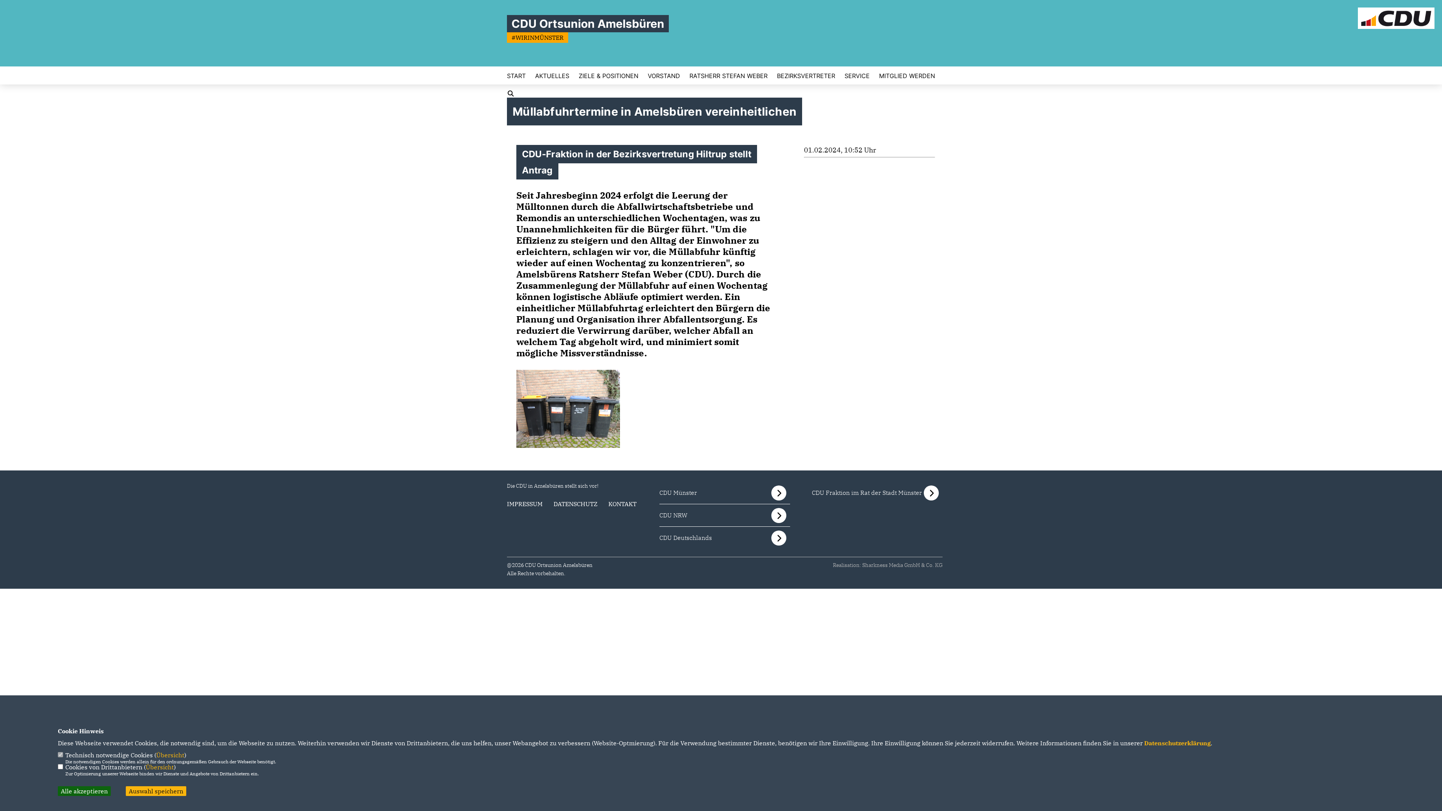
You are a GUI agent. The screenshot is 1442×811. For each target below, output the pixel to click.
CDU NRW (673, 515)
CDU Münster (678, 492)
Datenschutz (575, 504)
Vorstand (664, 76)
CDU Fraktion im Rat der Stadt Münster (867, 492)
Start (516, 76)
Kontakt (622, 504)
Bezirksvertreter (806, 76)
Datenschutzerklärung (1177, 743)
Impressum (525, 504)
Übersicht (170, 755)
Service (857, 76)
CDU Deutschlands (685, 537)
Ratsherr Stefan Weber (728, 76)
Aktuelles (552, 76)
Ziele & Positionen (608, 76)
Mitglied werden (907, 76)
